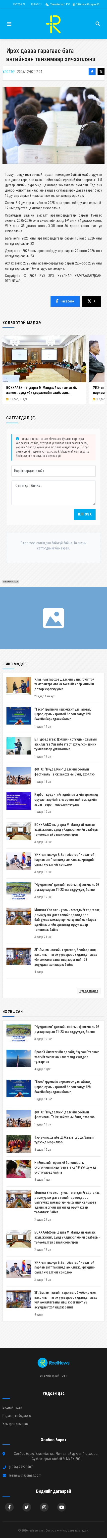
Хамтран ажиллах (15, 1424)
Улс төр (8, 72)
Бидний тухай (12, 1407)
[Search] (97, 23)
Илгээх (85, 514)
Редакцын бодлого (16, 1416)
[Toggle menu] (9, 23)
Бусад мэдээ (88, 991)
